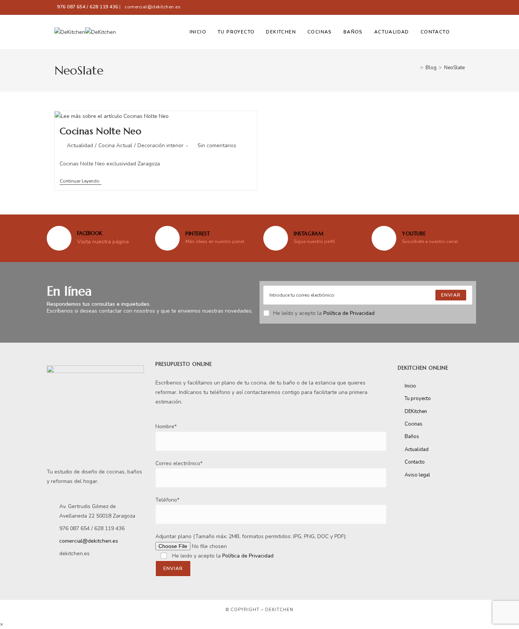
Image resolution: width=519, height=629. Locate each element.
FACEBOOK (89, 233)
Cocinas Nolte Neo (101, 131)
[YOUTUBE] (384, 238)
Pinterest (197, 233)
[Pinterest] (167, 238)
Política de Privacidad (349, 313)
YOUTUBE (414, 233)
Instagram (308, 233)
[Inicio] (416, 67)
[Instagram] (275, 238)
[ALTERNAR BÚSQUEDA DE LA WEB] (463, 32)
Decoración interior (161, 145)
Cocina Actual (115, 145)
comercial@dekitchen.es (152, 7)
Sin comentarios (217, 145)
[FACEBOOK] (59, 238)
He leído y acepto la (324, 313)
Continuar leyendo (80, 181)
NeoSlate (454, 67)
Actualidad (80, 145)
